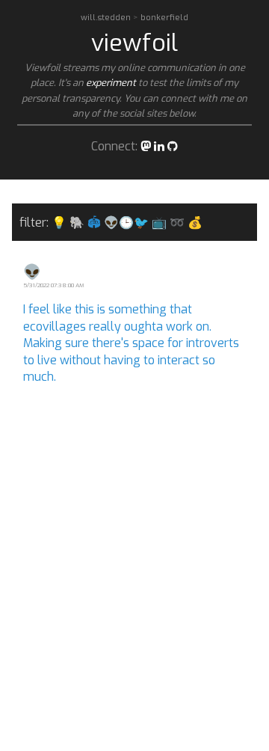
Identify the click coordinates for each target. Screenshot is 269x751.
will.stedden (107, 17)
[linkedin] (159, 146)
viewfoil (134, 42)
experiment (111, 82)
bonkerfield (164, 17)
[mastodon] (145, 146)
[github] (172, 146)
